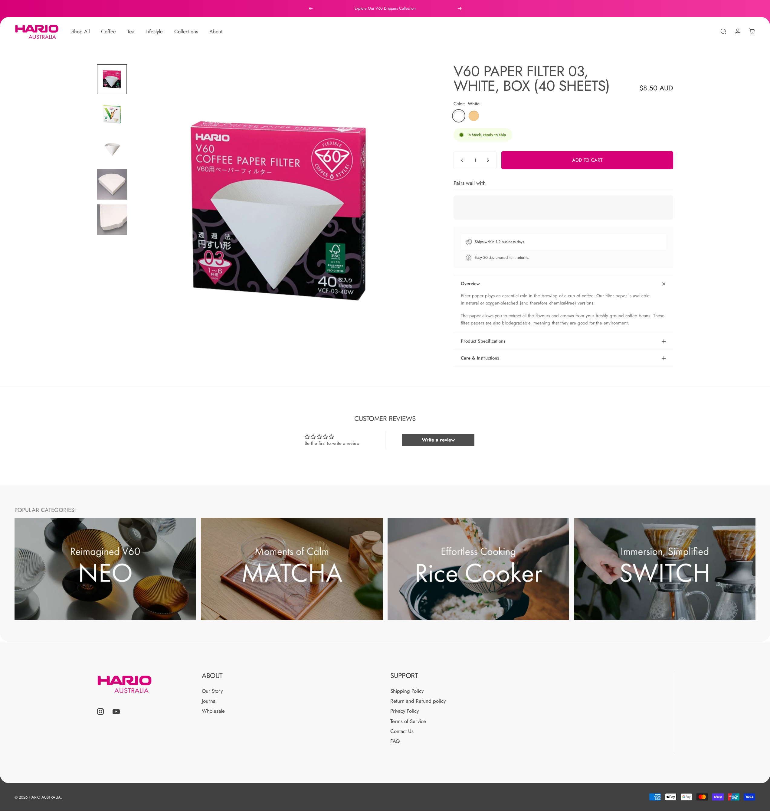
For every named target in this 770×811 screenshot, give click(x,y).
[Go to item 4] (112, 184)
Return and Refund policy (418, 701)
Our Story (212, 691)
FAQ (395, 741)
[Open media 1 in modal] (279, 211)
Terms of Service (408, 721)
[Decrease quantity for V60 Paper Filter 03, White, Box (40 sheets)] (461, 160)
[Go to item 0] (112, 79)
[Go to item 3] (112, 149)
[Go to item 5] (112, 219)
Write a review (438, 439)
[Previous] (310, 8)
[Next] (459, 8)
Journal (209, 701)
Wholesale (213, 711)
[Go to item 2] (112, 114)
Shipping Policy (407, 691)
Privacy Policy (404, 711)
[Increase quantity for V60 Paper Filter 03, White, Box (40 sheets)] (489, 160)
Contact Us (402, 731)
